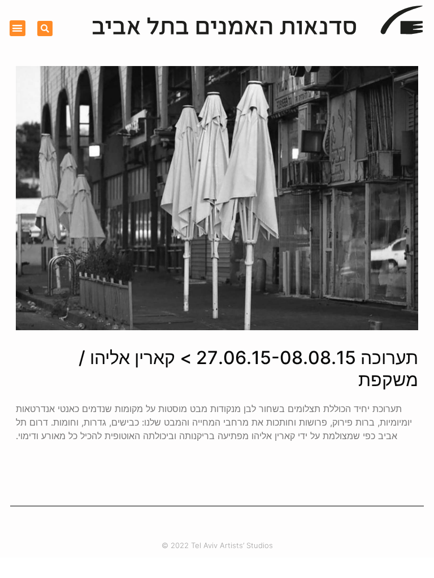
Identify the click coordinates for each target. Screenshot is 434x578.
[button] (17, 28)
